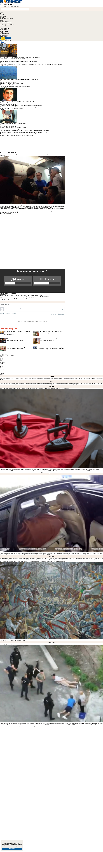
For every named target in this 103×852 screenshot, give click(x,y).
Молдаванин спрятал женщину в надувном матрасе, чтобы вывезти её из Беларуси (18, 553)
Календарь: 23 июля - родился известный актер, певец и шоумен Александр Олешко (21, 105)
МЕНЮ (1, 12)
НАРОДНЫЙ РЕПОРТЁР (6, 23)
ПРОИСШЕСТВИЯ (4, 28)
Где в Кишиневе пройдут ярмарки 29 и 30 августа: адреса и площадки (15, 388)
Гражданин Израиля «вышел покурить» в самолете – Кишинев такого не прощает (20, 296)
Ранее (14, 313)
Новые (2, 313)
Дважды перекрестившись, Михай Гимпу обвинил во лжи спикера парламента (19, 61)
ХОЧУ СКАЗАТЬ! (4, 35)
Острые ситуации (4, 65)
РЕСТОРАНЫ (3, 29)
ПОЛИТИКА (3, 27)
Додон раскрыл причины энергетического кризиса (12, 83)
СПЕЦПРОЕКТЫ (4, 31)
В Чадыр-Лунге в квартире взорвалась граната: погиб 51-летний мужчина (16, 644)
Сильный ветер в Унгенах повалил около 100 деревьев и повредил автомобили (78, 559)
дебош (7, 299)
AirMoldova (2, 299)
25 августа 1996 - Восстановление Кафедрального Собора (43, 726)
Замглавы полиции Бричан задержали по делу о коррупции (49, 553)
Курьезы (2, 109)
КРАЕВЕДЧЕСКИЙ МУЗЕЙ (6, 19)
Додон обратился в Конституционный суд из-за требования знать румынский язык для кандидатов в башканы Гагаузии (58, 383)
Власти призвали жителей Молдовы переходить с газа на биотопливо (16, 726)
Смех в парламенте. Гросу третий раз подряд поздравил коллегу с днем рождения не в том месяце (24, 130)
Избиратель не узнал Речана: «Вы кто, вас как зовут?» (13, 127)
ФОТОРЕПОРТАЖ (4, 33)
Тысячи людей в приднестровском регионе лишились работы (15, 86)
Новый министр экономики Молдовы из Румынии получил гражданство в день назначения (27, 724)
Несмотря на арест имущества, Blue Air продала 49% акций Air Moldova (17, 295)
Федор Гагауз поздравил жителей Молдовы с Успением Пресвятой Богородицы (54, 469)
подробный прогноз (4, 355)
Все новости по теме (5, 60)
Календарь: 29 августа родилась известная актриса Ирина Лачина (66, 384)
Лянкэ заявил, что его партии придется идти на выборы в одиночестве (17, 62)
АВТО (1, 13)
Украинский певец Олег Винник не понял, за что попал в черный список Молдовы (18, 378)
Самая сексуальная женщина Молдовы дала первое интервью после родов (18, 107)
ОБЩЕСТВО (3, 25)
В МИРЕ (2, 17)
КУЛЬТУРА (2, 20)
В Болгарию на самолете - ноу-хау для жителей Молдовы (14, 298)
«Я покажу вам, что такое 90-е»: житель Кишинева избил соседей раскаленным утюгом (19, 469)
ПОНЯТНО (12, 849)
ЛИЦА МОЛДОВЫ (4, 21)
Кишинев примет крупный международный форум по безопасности (87, 724)
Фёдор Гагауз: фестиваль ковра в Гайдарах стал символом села (90, 378)
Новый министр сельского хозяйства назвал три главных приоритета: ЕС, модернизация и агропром (56, 378)
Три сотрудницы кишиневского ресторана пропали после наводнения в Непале (17, 383)
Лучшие (8, 313)
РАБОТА (9, 38)
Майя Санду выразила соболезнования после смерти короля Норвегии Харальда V (70, 470)
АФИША (2, 14)
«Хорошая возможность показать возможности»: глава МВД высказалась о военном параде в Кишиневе (70, 558)
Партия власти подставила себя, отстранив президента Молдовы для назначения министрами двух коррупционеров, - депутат (31, 64)
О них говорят (3, 87)
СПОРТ (2, 32)
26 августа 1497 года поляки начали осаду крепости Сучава (14, 640)
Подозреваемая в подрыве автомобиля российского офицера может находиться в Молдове (30, 470)
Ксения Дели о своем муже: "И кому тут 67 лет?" (12, 108)
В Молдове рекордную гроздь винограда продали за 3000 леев (59, 724)
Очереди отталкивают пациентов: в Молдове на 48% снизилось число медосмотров (33, 384)
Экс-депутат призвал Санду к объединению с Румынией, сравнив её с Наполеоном (44, 559)
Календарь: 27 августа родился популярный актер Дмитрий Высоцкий (33, 554)
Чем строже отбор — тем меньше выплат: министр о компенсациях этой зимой (78, 553)
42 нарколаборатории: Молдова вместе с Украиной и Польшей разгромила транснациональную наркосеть (23, 558)
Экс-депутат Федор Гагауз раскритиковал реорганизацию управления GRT (50, 561)
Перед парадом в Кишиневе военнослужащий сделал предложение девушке (29, 472)
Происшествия (3, 152)
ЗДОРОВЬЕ (3, 16)
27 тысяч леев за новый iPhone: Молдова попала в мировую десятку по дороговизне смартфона (50, 388)
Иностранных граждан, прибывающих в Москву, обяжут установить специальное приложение (58, 723)
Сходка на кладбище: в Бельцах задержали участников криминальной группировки (18, 723)
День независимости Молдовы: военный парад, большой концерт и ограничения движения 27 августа (69, 554)
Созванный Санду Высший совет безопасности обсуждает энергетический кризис (20, 84)
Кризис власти (3, 43)
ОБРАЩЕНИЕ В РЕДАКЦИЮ (7, 24)
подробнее (12, 355)
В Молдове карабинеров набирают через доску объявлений (14, 129)
